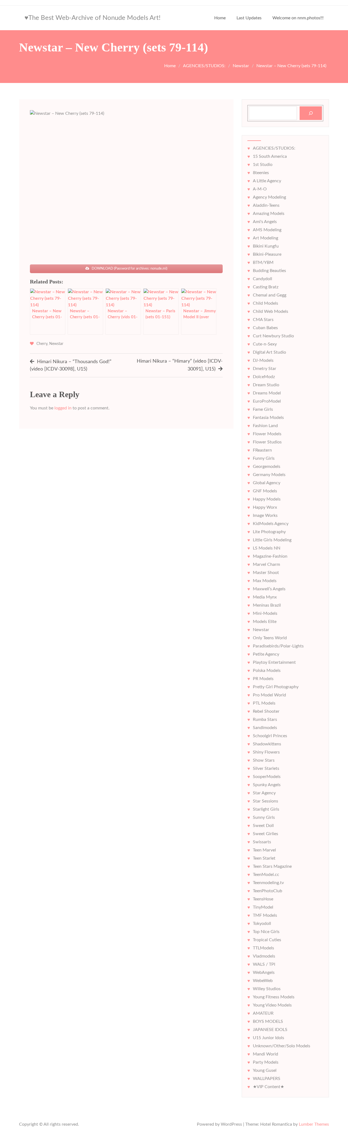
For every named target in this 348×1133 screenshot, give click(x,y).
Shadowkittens (267, 744)
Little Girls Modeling (272, 540)
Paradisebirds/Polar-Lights (278, 646)
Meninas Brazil (267, 605)
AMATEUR (263, 1013)
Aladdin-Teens (266, 205)
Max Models (264, 581)
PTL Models (264, 703)
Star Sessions (265, 801)
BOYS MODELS (268, 1021)
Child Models (265, 303)
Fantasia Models (268, 417)
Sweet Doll (263, 825)
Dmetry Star (264, 368)
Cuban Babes (265, 328)
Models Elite (264, 621)
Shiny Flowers (266, 752)
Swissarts (262, 842)
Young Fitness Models (273, 997)
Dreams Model (267, 393)
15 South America (270, 156)
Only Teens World (270, 638)
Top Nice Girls (266, 932)
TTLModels (263, 948)
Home (220, 18)
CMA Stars (263, 319)
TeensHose (263, 899)
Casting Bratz (265, 287)
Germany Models (269, 475)
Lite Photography (269, 532)
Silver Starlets (266, 768)
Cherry (41, 344)
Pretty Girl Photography (276, 687)
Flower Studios (267, 442)
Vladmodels (264, 956)
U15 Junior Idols (268, 1038)
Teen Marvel (264, 850)
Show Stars (264, 760)
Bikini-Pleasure (267, 254)
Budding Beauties (269, 270)
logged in (63, 408)
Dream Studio (266, 385)
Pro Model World (269, 695)
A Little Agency (267, 181)
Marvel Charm (266, 564)
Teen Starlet (264, 858)
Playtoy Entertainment (274, 662)
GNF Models (265, 491)
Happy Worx (265, 507)
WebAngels (264, 972)
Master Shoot (266, 572)
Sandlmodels (265, 728)
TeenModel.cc (266, 874)
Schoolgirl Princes (270, 736)
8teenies (261, 173)
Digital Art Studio (269, 352)
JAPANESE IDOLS (270, 1029)
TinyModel (263, 907)
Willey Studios (267, 989)
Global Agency (266, 483)
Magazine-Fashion (270, 556)
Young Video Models (272, 1005)
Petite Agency (266, 654)
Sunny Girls (264, 817)
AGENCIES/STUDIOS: (274, 148)
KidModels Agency (270, 523)
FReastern (262, 450)
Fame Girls (263, 409)
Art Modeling (265, 238)
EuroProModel (267, 401)
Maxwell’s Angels (269, 589)
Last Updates (249, 18)
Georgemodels (266, 466)
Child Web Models (270, 311)
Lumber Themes (314, 1124)
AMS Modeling (267, 230)
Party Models (265, 1062)
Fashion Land (265, 426)
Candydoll (262, 279)
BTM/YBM (263, 262)
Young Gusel (264, 1070)
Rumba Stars (265, 719)
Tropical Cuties (267, 940)
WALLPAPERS (266, 1078)
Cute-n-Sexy (265, 344)
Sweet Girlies (265, 834)
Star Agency (264, 793)
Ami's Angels (265, 222)
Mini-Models (265, 613)
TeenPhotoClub (267, 891)
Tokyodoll (262, 923)
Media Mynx (265, 597)
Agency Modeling (269, 197)
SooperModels (267, 776)
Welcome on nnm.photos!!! (298, 18)
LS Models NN (266, 548)
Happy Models (267, 499)
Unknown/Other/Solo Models (281, 1046)
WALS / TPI (264, 964)
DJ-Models (263, 360)
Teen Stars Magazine (272, 866)
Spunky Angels (267, 785)
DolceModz (264, 377)
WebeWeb (263, 980)
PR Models (263, 679)
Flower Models (267, 434)
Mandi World (265, 1054)
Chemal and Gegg (269, 295)
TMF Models (265, 915)
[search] (311, 113)
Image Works (265, 515)
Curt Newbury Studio (273, 336)
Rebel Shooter (266, 711)
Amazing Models (268, 213)
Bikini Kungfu (266, 246)
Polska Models (267, 670)
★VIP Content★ (268, 1087)
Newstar (56, 344)
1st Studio (262, 164)
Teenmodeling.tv (268, 883)
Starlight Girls (266, 809)
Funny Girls (264, 458)
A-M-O (260, 189)
